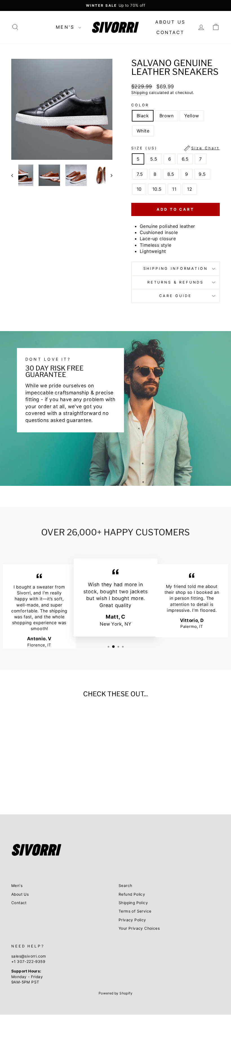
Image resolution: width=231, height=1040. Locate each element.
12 (189, 189)
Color (140, 105)
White (143, 131)
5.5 (153, 159)
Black (143, 115)
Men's (66, 27)
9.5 (202, 174)
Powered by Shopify (115, 993)
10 (139, 189)
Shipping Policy (133, 902)
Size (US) (175, 148)
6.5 (185, 159)
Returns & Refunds (175, 282)
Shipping (139, 92)
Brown (166, 115)
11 (174, 189)
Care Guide (175, 296)
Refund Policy (132, 894)
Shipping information (175, 268)
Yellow (191, 115)
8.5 (170, 174)
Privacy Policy (132, 920)
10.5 (157, 189)
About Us (170, 22)
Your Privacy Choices (139, 928)
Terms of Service (135, 911)
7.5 (140, 174)
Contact (170, 32)
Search (125, 885)
